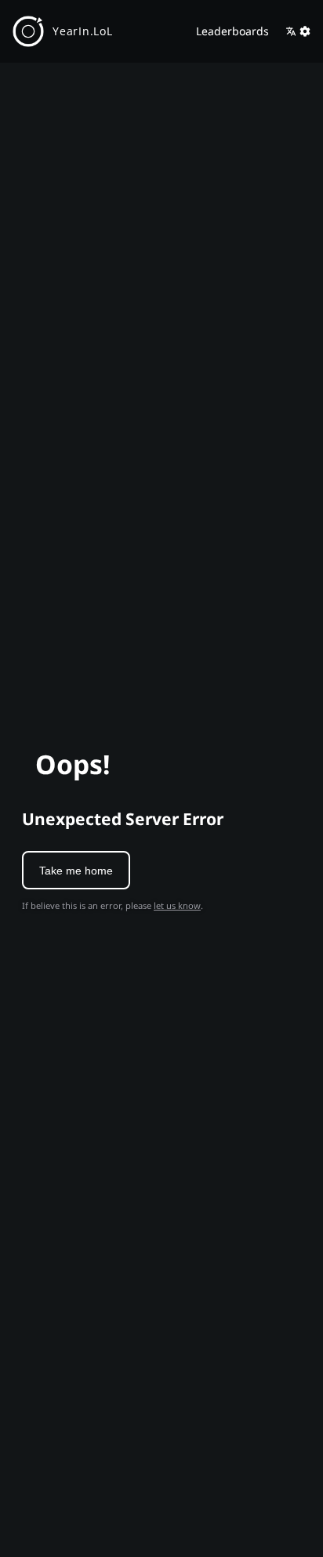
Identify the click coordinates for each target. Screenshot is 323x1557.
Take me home (76, 870)
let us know (177, 905)
